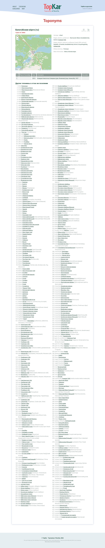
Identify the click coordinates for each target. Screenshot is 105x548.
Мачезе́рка (61, 372)
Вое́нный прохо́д (63, 434)
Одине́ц (61, 428)
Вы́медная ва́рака (66, 270)
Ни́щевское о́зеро (63, 178)
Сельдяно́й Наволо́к (28, 274)
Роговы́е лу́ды (62, 242)
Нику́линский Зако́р (27, 170)
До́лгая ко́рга (25, 103)
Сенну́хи (24, 467)
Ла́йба (60, 355)
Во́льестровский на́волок (28, 99)
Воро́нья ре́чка (62, 369)
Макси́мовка (24, 168)
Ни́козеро (60, 176)
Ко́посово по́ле (25, 165)
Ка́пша (24, 213)
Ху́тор (24, 301)
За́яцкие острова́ (27, 422)
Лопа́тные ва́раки (66, 305)
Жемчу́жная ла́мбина (64, 113)
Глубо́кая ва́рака (66, 276)
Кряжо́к (24, 236)
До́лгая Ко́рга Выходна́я (29, 203)
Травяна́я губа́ (25, 399)
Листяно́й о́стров (27, 444)
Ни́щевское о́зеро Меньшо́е (66, 180)
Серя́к (59, 213)
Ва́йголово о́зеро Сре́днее (28, 499)
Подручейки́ (26, 269)
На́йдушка (61, 174)
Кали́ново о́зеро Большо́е (65, 130)
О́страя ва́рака (65, 313)
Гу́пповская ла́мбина (64, 92)
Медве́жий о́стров (27, 446)
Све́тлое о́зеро (62, 205)
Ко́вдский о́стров (27, 426)
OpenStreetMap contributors (47, 69)
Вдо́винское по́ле (26, 151)
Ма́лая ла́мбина (62, 161)
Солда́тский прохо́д (64, 449)
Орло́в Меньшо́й (27, 251)
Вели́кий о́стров (27, 413)
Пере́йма (25, 253)
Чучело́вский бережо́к (65, 415)
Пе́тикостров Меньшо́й (29, 463)
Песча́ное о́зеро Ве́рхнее (65, 188)
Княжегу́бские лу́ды (64, 236)
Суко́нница (64, 324)
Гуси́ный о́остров (27, 421)
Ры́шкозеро (61, 201)
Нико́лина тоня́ (26, 245)
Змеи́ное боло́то (64, 498)
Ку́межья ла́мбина (63, 149)
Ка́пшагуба (24, 353)
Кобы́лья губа (25, 369)
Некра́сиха (25, 451)
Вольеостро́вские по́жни (30, 309)
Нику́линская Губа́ (28, 317)
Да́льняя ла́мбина (63, 95)
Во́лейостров (26, 415)
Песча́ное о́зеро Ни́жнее (65, 190)
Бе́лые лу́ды (61, 232)
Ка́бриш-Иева (62, 122)
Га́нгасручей (67, 459)
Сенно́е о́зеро (62, 211)
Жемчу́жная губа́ (26, 351)
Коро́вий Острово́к (28, 226)
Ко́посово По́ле (27, 220)
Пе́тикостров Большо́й (29, 459)
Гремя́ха (24, 199)
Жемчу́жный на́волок (27, 107)
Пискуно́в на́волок (26, 126)
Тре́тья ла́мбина (62, 220)
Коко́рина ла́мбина (63, 143)
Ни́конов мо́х (63, 505)
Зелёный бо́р (65, 353)
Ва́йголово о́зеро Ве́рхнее (28, 496)
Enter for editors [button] (87, 8)
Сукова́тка (24, 394)
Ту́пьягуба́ (24, 401)
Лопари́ (60, 155)
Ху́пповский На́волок (28, 290)
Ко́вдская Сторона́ (69, 347)
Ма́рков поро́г (68, 361)
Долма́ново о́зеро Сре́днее (66, 109)
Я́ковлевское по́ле (26, 180)
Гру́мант (26, 134)
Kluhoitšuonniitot (28, 303)
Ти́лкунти (25, 474)
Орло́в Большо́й (27, 249)
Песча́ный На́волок (28, 257)
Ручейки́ (24, 272)
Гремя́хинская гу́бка (27, 346)
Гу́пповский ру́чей (68, 463)
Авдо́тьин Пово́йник (66, 490)
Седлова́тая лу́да (63, 244)
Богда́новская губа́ (26, 332)
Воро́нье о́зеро (25, 501)
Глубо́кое (61, 417)
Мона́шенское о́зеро (64, 170)
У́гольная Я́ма (65, 328)
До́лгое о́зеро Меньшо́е (65, 99)
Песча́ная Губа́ (26, 255)
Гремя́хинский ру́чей (69, 461)
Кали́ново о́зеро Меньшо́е (65, 132)
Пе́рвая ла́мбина (63, 186)
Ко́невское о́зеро (63, 140)
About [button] (14, 6)
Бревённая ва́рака (66, 263)
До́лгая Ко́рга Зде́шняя (29, 205)
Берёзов (24, 182)
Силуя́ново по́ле (26, 176)
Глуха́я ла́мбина (62, 86)
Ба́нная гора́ (64, 259)
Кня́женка (61, 371)
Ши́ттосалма (62, 453)
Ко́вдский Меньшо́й (28, 219)
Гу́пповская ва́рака (66, 280)
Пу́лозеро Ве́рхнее (63, 197)
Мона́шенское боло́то (66, 501)
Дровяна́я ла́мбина (63, 111)
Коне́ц (66, 351)
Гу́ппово (23, 155)
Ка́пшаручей (67, 473)
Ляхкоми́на (30, 321)
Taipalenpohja (67, 336)
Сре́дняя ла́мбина (63, 215)
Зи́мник (60, 436)
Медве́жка (24, 374)
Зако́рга (66, 346)
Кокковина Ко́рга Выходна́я (30, 224)
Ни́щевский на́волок (27, 118)
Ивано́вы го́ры (65, 290)
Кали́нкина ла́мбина (64, 128)
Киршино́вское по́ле (27, 161)
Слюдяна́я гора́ (65, 322)
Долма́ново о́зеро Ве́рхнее (66, 103)
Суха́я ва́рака (65, 326)
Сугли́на (24, 280)
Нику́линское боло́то (66, 509)
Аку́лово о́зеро (25, 484)
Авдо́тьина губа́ (25, 324)
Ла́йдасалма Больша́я (65, 438)
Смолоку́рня (62, 357)
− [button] (17, 39)
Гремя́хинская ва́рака (67, 278)
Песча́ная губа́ (25, 384)
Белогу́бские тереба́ (29, 307)
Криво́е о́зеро (62, 147)
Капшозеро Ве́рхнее (64, 134)
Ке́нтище (61, 388)
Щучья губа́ (24, 409)
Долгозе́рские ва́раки (67, 282)
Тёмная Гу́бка (26, 288)
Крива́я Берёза (26, 234)
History (88, 31)
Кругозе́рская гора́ (66, 301)
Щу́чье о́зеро (61, 224)
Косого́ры (64, 295)
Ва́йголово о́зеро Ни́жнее (28, 498)
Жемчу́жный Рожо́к (28, 207)
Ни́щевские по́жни (28, 315)
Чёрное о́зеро (62, 222)
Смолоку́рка (62, 409)
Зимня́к (24, 209)
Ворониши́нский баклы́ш (29, 419)
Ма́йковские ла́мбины (64, 157)
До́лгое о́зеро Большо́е (64, 97)
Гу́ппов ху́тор (68, 340)
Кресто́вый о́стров (27, 436)
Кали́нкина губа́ (25, 357)
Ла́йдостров (25, 442)
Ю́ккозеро (61, 226)
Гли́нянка (25, 193)
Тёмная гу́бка (25, 403)
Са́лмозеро (61, 203)
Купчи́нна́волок (26, 115)
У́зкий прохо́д (62, 451)
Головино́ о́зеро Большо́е (65, 88)
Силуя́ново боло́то (65, 511)
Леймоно (25, 240)
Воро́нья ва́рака (65, 269)
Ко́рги (23, 92)
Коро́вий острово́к (27, 432)
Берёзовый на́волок (27, 97)
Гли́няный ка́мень (64, 426)
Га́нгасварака (65, 272)
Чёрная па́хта (28, 143)
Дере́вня (66, 344)
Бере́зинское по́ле (26, 149)
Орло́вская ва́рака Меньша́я (69, 317)
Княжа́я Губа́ (66, 378)
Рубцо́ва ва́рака (65, 321)
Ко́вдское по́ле (25, 163)
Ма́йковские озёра (63, 159)
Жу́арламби (61, 117)
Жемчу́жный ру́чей (69, 471)
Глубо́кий (25, 197)
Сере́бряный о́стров (28, 469)
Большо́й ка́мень (64, 422)
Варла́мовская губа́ (27, 334)
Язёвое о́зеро (62, 228)
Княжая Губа (62, 40)
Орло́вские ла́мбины (64, 184)
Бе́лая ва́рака (65, 261)
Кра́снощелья (65, 297)
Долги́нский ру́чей (68, 467)
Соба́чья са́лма (63, 448)
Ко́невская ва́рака (66, 292)
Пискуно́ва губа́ (25, 386)
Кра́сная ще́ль (26, 228)
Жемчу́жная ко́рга (27, 90)
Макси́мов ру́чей (68, 480)
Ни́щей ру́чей (67, 482)
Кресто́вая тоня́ (27, 232)
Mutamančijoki (62, 367)
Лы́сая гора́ (64, 307)
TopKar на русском (86, 6)
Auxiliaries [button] (16, 8)
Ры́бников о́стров (27, 465)
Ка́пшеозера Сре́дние (64, 126)
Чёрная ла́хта (66, 255)
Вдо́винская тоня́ (27, 190)
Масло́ (24, 242)
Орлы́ (60, 401)
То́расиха (25, 476)
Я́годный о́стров (27, 482)
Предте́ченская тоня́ (28, 270)
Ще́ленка (25, 292)
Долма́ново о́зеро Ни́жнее (65, 105)
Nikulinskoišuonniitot (29, 305)
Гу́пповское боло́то (65, 496)
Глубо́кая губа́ (25, 342)
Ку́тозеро (60, 151)
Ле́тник (60, 376)
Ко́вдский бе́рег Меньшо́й (66, 394)
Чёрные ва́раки (65, 334)
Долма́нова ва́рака (66, 286)
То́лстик (23, 132)
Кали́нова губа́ (25, 359)
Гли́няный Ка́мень (27, 195)
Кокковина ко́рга (26, 111)
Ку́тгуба (23, 371)
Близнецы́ (25, 86)
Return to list (84, 31)
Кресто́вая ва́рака (66, 299)
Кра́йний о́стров (27, 434)
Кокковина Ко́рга (27, 222)
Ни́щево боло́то (64, 507)
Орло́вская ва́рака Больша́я (69, 315)
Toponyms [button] (22, 6)
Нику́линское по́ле (26, 172)
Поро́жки (67, 365)
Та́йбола (60, 217)
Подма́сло (24, 128)
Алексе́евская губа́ (26, 326)
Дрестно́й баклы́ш (63, 234)
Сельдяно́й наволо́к (27, 130)
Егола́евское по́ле (26, 157)
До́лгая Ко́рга (26, 201)
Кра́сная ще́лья (28, 138)
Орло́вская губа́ (25, 382)
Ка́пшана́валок (25, 109)
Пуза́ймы (26, 142)
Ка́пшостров (26, 424)
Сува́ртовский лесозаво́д (69, 517)
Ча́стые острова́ (27, 480)
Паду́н (66, 363)
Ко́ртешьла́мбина (63, 142)
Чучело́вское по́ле (26, 178)
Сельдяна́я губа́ (25, 392)
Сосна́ (24, 278)
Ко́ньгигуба (24, 367)
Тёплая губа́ (24, 405)
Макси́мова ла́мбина (64, 165)
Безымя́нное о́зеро (26, 494)
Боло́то (24, 184)
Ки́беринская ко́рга (29, 136)
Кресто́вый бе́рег (64, 397)
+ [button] (17, 36)
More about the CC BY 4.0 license (52, 541)
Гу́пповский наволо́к (27, 101)
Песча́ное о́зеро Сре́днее (65, 192)
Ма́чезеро (61, 163)
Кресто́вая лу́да (63, 238)
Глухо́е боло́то (64, 494)
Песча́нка (61, 240)
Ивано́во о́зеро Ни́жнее (65, 120)
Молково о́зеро (62, 168)
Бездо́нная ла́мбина (27, 492)
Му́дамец (60, 172)
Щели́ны (25, 297)
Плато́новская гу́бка (27, 388)
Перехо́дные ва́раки (67, 319)
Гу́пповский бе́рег (64, 386)
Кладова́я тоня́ (27, 215)
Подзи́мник (25, 265)
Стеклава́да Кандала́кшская (66, 247)
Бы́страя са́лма (63, 432)
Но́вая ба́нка (25, 95)
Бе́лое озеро (24, 490)
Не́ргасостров (26, 449)
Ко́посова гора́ (65, 294)
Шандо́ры (24, 145)
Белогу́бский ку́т (26, 330)
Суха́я (24, 284)
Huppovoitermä (65, 257)
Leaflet (42, 69)
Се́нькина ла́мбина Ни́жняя (66, 209)
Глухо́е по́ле (24, 153)
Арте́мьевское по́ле (27, 147)
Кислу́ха (23, 361)
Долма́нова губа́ (26, 347)
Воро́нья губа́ (25, 336)
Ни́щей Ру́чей (26, 244)
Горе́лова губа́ (25, 344)
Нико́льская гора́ (66, 311)
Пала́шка (24, 457)
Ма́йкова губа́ (25, 372)
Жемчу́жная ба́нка (27, 88)
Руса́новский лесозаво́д (68, 515)
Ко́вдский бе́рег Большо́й (66, 390)
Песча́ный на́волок (27, 124)
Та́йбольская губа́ (26, 396)
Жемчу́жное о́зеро (63, 115)
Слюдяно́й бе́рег (63, 407)
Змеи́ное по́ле (25, 159)
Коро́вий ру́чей (67, 474)
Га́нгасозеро (24, 505)
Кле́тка (66, 359)
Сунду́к (24, 282)
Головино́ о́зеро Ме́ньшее (65, 90)
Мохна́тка (25, 448)
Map (23, 8)
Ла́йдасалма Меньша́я (65, 442)
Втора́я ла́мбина (26, 503)
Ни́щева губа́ (25, 376)
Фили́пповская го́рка (67, 330)
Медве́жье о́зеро (63, 167)
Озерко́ (24, 247)
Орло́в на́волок (25, 122)
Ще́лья (24, 295)
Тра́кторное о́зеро (63, 219)
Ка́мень (24, 211)
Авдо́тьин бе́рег (63, 380)
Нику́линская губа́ (26, 380)
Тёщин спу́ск (62, 419)
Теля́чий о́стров (27, 473)
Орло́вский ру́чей (68, 484)
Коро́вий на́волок (26, 113)
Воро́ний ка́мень (63, 424)
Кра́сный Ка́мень (27, 230)
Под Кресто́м (26, 259)
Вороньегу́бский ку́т (27, 338)
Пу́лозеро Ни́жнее (63, 199)
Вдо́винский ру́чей (68, 457)
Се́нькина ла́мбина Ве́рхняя (66, 207)
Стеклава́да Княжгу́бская (29, 471)
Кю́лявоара (64, 303)
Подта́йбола (65, 253)
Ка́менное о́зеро (63, 124)
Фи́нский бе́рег (63, 413)
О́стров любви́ (26, 453)
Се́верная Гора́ (71, 338)
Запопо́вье (65, 251)
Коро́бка (24, 430)
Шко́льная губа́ (25, 407)
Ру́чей (65, 488)
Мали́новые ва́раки (66, 309)
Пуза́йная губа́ (25, 390)
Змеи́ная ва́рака (66, 288)
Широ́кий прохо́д (63, 455)
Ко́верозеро (61, 138)
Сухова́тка (25, 286)
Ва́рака (24, 186)
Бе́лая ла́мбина (25, 488)
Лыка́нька (24, 167)
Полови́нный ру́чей (69, 486)
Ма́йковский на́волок (27, 117)
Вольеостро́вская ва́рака (68, 267)
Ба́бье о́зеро (24, 486)
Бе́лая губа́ (24, 328)
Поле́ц (26, 140)
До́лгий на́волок (26, 105)
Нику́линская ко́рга (27, 93)
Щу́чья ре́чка (62, 374)
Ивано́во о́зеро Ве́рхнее (65, 118)
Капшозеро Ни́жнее (64, 136)
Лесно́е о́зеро (62, 153)
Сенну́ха (24, 276)
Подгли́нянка (26, 263)
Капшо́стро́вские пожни (30, 311)
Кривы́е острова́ (27, 440)
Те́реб (25, 319)
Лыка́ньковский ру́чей (69, 476)
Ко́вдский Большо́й (28, 217)
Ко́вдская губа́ (25, 365)
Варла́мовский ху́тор (29, 299)
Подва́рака (25, 261)
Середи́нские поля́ (26, 174)
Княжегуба (57, 46)
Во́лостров (25, 192)
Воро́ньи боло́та (64, 492)
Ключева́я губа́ (25, 363)
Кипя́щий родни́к (70, 421)
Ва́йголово (64, 265)
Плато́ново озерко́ (63, 193)
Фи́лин (24, 478)
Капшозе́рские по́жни (29, 313)
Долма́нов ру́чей (68, 469)
